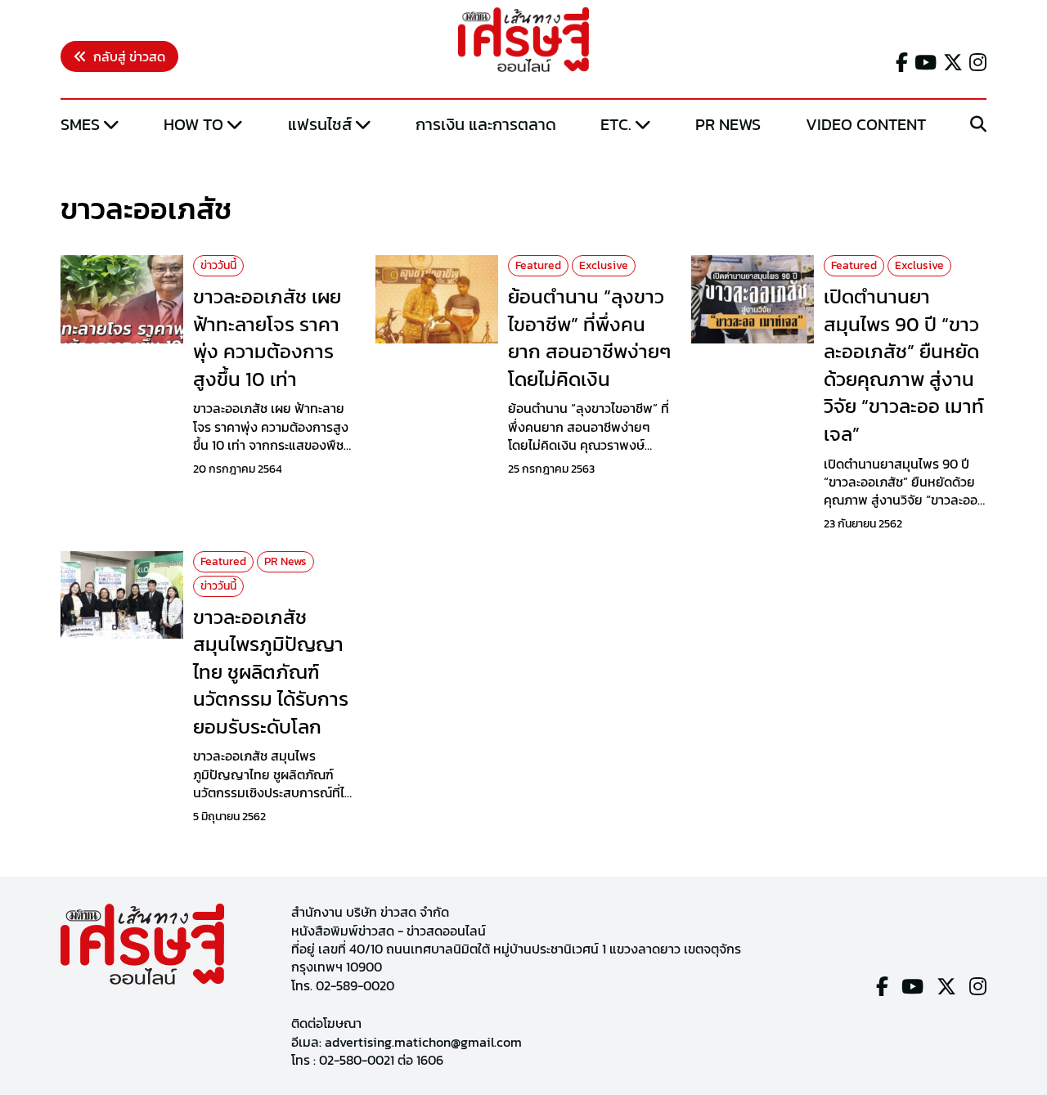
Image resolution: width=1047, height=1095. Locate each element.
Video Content (866, 124)
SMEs (80, 124)
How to (193, 124)
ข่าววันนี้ (218, 265)
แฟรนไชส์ (320, 124)
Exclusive (603, 265)
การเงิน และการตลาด (486, 124)
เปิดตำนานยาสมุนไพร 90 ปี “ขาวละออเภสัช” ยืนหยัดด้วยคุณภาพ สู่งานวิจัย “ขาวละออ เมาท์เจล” (904, 365)
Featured (538, 265)
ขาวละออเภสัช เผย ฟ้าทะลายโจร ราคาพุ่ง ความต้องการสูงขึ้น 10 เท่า (267, 337)
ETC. (615, 124)
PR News (728, 124)
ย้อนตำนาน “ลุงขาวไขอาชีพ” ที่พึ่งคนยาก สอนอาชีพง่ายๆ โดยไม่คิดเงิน (589, 337)
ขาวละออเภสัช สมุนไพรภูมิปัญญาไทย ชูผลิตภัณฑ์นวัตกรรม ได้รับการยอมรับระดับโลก (270, 672)
